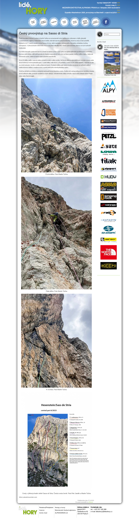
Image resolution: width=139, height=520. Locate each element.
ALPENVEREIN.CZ (61, 513)
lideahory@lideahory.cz (104, 511)
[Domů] (37, 8)
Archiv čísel (43, 513)
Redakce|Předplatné (46, 507)
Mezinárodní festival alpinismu (65, 510)
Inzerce (41, 510)
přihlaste (91, 502)
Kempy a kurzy (60, 507)
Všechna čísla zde (110, 75)
